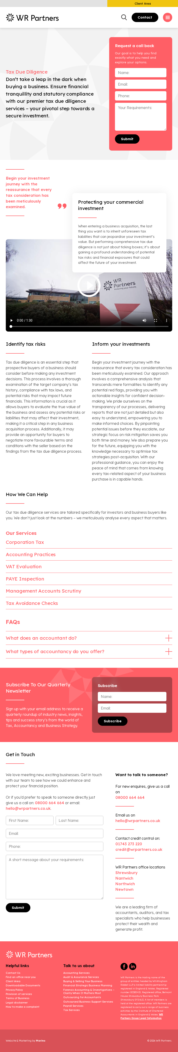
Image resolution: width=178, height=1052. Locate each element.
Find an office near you (21, 977)
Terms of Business (17, 998)
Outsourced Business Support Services (88, 1001)
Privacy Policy (14, 989)
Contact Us (13, 973)
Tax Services (71, 1010)
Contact (145, 17)
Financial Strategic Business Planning (87, 985)
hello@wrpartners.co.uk (137, 820)
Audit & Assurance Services (81, 977)
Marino (40, 1040)
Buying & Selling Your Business (82, 981)
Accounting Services (76, 973)
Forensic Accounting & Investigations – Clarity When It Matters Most (88, 991)
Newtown (124, 889)
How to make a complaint (22, 1006)
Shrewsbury (126, 872)
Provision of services (19, 994)
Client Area (143, 3)
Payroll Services (73, 1005)
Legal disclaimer (17, 1002)
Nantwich (124, 878)
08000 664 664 (49, 802)
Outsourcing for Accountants (82, 997)
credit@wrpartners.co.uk (138, 849)
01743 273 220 (128, 844)
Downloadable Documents (23, 985)
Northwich (125, 883)
